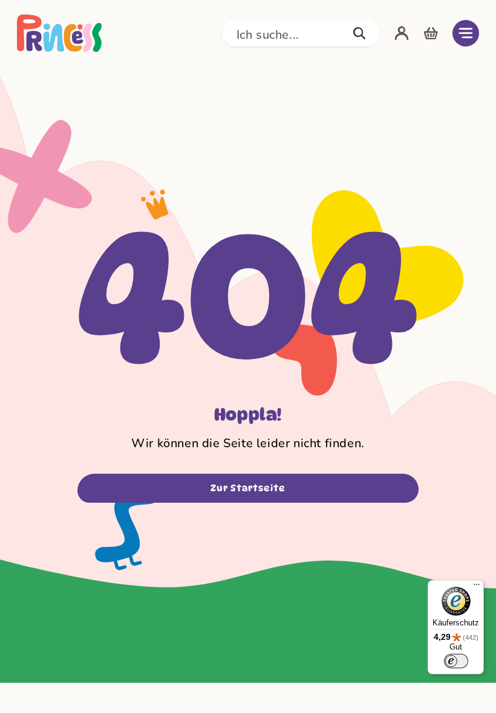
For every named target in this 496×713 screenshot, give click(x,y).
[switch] (456, 661)
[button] (301, 33)
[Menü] (476, 587)
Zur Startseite (248, 488)
